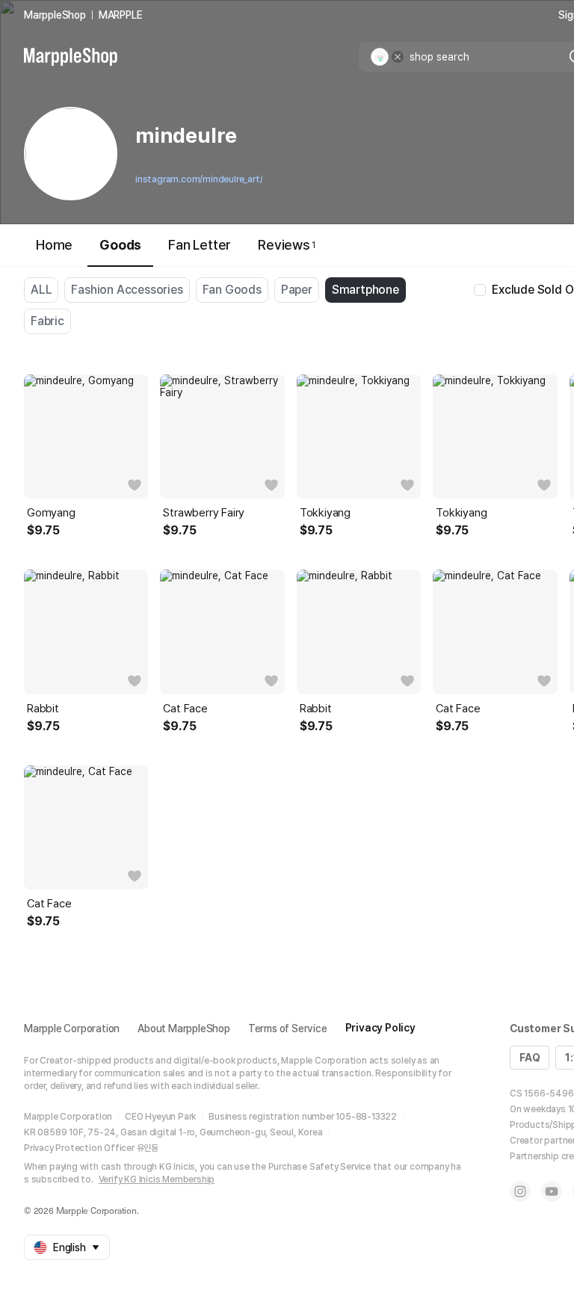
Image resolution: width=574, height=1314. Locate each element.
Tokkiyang (325, 512)
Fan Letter (199, 245)
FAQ (529, 1058)
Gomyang (51, 512)
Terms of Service (287, 1028)
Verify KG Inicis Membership (157, 1179)
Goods (120, 245)
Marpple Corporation (72, 1028)
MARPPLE (121, 15)
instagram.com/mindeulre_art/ (198, 179)
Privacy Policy (380, 1028)
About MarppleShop (184, 1028)
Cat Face (185, 708)
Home (54, 245)
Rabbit (43, 708)
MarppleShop (55, 15)
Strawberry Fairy (203, 512)
